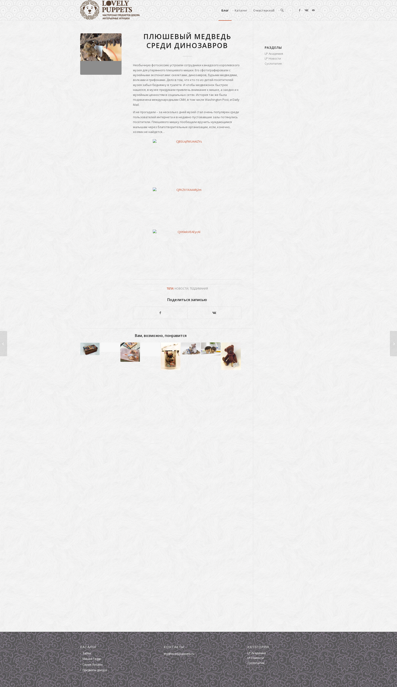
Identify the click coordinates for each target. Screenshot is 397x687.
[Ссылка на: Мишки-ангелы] (150, 349)
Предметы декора (94, 670)
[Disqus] (166, 442)
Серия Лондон (92, 665)
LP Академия (274, 54)
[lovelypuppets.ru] (110, 10)
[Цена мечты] (3, 343)
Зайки (86, 653)
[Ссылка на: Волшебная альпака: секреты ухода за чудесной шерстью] (110, 347)
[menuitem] (225, 10)
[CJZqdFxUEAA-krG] (101, 54)
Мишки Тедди (91, 659)
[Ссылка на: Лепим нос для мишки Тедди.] (191, 348)
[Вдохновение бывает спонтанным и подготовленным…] (393, 343)
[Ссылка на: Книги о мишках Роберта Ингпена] (130, 352)
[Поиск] (282, 10)
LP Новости (273, 58)
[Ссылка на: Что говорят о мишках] (231, 356)
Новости (181, 288)
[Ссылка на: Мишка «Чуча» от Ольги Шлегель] (170, 356)
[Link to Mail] (313, 10)
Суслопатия (273, 63)
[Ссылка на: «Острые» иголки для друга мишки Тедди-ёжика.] (211, 348)
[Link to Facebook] (299, 10)
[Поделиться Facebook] (160, 313)
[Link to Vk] (306, 10)
